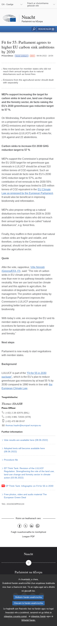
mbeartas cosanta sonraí (15, 616)
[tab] (28, 554)
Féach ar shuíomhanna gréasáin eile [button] (37, 4)
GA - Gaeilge (7, 4)
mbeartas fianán (38, 616)
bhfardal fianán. (29, 620)
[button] (46, 29)
